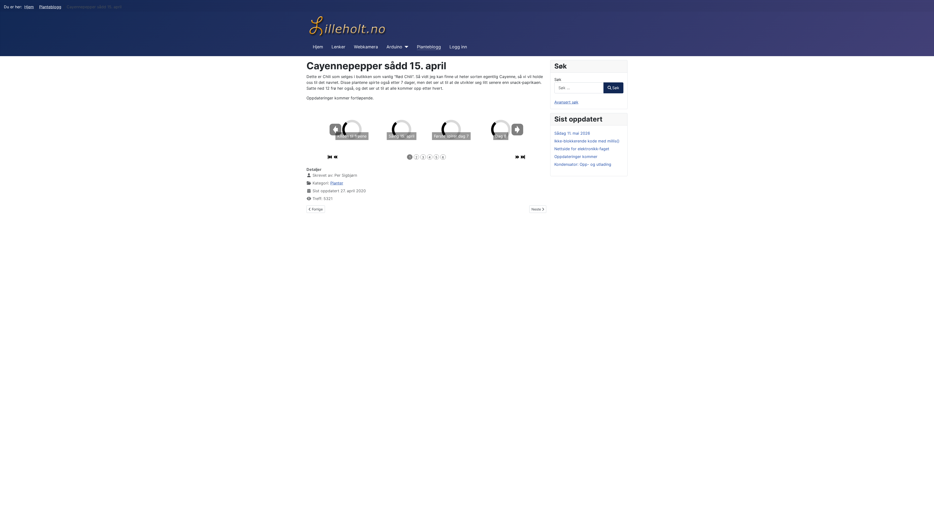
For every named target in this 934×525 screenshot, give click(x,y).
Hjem (318, 46)
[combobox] (579, 87)
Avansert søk (566, 102)
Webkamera (366, 46)
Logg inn (458, 46)
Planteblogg (429, 46)
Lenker (338, 46)
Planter (336, 183)
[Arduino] (405, 47)
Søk (557, 79)
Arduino (394, 46)
